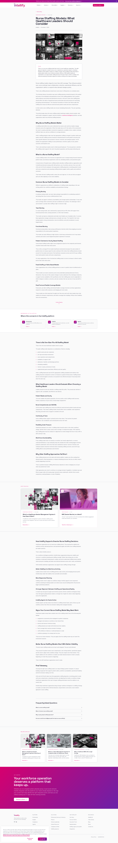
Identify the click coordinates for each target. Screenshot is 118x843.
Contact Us (90, 826)
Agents (34, 824)
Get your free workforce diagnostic (73, 1)
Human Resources (55, 824)
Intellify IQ (90, 817)
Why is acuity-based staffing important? (45, 714)
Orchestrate (35, 817)
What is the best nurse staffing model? (44, 711)
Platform (38, 5)
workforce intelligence (67, 115)
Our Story (72, 817)
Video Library (91, 819)
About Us (78, 5)
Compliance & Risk (55, 826)
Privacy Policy (93, 837)
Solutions (46, 5)
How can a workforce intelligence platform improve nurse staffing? (50, 718)
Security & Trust (73, 822)
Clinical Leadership (55, 822)
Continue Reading (59, 302)
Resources (70, 5)
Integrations (72, 829)
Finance (52, 819)
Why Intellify (54, 5)
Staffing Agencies (55, 829)
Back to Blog (39, 11)
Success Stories (73, 819)
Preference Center (30, 839)
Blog (89, 822)
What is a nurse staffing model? (43, 707)
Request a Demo (98, 5)
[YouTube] (14, 821)
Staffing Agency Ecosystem (76, 826)
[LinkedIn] (16, 821)
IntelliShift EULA (101, 837)
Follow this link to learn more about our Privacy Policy (16, 835)
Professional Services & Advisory (58, 817)
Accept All (42, 839)
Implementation (73, 824)
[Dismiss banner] (116, 1)
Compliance (35, 822)
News (89, 824)
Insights (34, 819)
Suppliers (62, 5)
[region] (25, 834)
